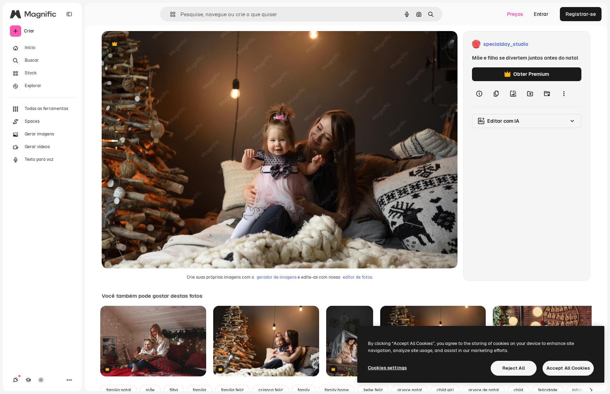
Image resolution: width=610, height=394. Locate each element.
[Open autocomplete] (170, 14)
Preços (515, 14)
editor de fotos (357, 277)
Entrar (541, 14)
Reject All (513, 368)
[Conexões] (15, 380)
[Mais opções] (564, 94)
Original (147, 44)
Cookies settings (387, 368)
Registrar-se (581, 14)
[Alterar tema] (41, 380)
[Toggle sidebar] (69, 14)
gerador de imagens (277, 277)
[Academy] (28, 380)
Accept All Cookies (568, 368)
